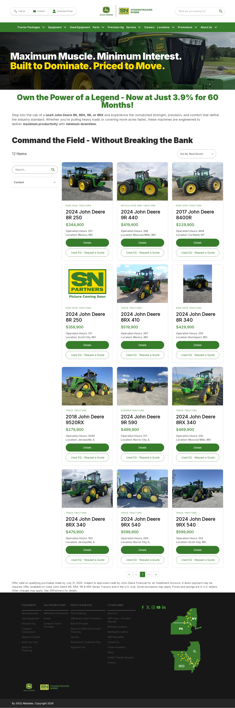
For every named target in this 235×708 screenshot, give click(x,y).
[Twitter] (148, 607)
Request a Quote (31, 637)
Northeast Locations (118, 631)
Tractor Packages (28, 27)
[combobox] (200, 11)
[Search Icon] (54, 169)
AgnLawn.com (78, 647)
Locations (163, 27)
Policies (112, 662)
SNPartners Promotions (56, 613)
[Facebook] (143, 607)
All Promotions (55, 605)
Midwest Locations (117, 626)
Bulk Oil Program (79, 623)
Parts (96, 27)
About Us (206, 27)
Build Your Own (30, 642)
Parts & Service (81, 605)
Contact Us (113, 642)
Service (131, 27)
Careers (149, 27)
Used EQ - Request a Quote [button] (87, 252)
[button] (19, 11)
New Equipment (30, 613)
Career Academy (116, 647)
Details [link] (87, 242)
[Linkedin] (164, 607)
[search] (221, 11)
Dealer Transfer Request (121, 657)
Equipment (55, 27)
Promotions (185, 27)
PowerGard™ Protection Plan (86, 642)
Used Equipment (80, 27)
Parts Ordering (78, 613)
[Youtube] (159, 607)
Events (47, 618)
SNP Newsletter (116, 637)
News (111, 652)
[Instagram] (153, 607)
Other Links (115, 605)
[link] (62, 11)
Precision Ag (116, 27)
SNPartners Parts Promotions (86, 618)
